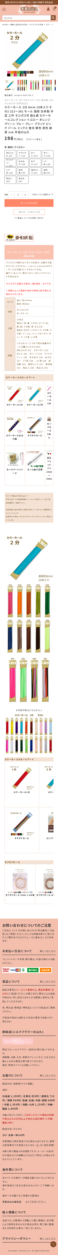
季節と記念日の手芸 (18, 24)
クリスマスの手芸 (36, 24)
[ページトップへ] (53, 1244)
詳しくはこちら (48, 951)
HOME (5, 24)
